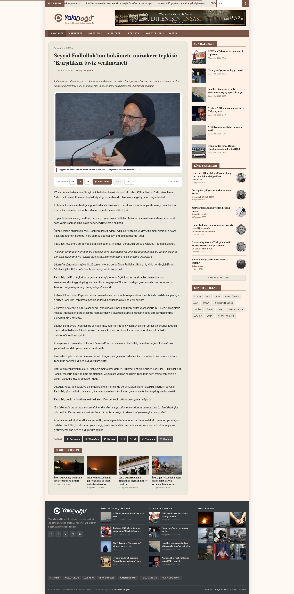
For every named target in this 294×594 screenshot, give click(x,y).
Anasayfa (58, 48)
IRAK (208, 296)
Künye (233, 589)
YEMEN (210, 316)
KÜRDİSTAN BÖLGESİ (223, 303)
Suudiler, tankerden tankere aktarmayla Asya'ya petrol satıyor (113, 3)
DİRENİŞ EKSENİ (236, 309)
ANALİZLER (115, 33)
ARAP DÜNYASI (232, 296)
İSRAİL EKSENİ (149, 578)
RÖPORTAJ (134, 33)
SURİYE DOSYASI (170, 578)
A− (72, 181)
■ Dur (118, 181)
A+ (87, 181)
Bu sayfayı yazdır (84, 70)
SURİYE (221, 309)
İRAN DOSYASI (106, 578)
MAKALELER (75, 33)
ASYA (195, 303)
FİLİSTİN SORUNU (226, 316)
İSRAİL (217, 296)
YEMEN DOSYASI (128, 578)
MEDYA (173, 33)
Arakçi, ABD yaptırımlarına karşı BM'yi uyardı (176, 3)
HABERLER (95, 33)
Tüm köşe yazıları (218, 278)
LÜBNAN (70, 48)
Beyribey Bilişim (121, 589)
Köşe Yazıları (221, 589)
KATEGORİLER (155, 33)
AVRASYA (197, 316)
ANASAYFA (57, 33)
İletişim (242, 589)
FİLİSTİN (197, 296)
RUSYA (206, 303)
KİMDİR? (197, 309)
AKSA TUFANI (72, 578)
